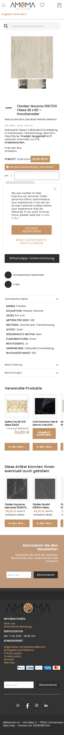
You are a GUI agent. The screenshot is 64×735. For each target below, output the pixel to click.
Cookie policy (12, 656)
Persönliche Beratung (18, 626)
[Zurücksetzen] (58, 26)
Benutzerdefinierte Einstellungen (31, 241)
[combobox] (32, 26)
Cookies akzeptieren (31, 229)
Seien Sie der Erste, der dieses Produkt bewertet (31, 119)
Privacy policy (13, 653)
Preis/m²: (10, 159)
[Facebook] (27, 705)
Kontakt (9, 659)
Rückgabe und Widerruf (19, 650)
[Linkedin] (46, 705)
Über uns (9, 623)
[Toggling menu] (3, 5)
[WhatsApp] (18, 705)
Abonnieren (46, 575)
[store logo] (23, 5)
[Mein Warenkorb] (59, 5)
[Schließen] (5, 26)
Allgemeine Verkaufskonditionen (25, 647)
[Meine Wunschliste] (42, 5)
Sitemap (9, 662)
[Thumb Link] (22, 84)
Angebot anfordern (14, 14)
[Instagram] (37, 705)
